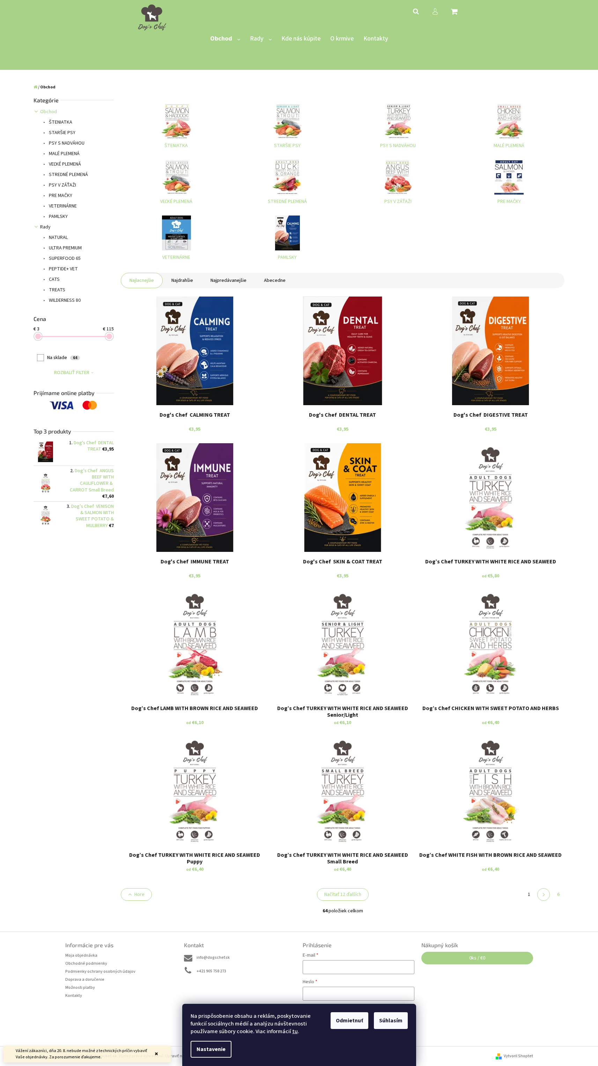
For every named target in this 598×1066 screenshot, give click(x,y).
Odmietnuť (349, 1020)
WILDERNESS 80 (64, 300)
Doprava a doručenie (84, 980)
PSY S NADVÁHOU (66, 143)
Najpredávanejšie (228, 280)
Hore (139, 894)
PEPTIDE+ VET (63, 268)
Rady (45, 227)
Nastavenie (211, 1049)
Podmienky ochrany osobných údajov (100, 971)
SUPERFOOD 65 (64, 258)
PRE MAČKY (60, 195)
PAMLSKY (58, 216)
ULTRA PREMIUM (65, 247)
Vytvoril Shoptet (518, 1056)
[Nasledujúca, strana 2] (543, 894)
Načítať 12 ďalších (342, 894)
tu (295, 1031)
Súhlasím (391, 1020)
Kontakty (73, 996)
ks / (477, 958)
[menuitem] (225, 38)
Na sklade (62, 357)
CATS (54, 279)
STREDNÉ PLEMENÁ (68, 174)
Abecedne (275, 280)
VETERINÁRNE (62, 206)
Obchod (48, 111)
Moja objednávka (81, 955)
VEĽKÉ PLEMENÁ (64, 164)
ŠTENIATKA (60, 122)
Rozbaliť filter (71, 372)
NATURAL (58, 237)
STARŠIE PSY (61, 132)
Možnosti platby (80, 988)
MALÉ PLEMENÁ (64, 153)
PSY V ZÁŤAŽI (62, 185)
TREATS (56, 289)
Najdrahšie (182, 280)
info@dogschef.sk (213, 958)
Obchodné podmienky (86, 963)
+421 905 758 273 (211, 971)
